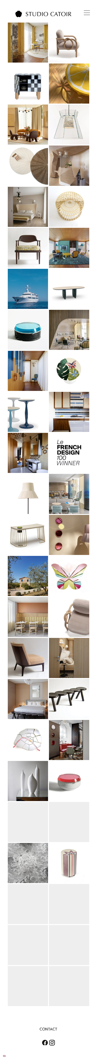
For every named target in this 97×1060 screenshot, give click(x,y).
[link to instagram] (54, 1043)
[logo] (43, 14)
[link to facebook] (42, 1043)
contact (48, 1029)
